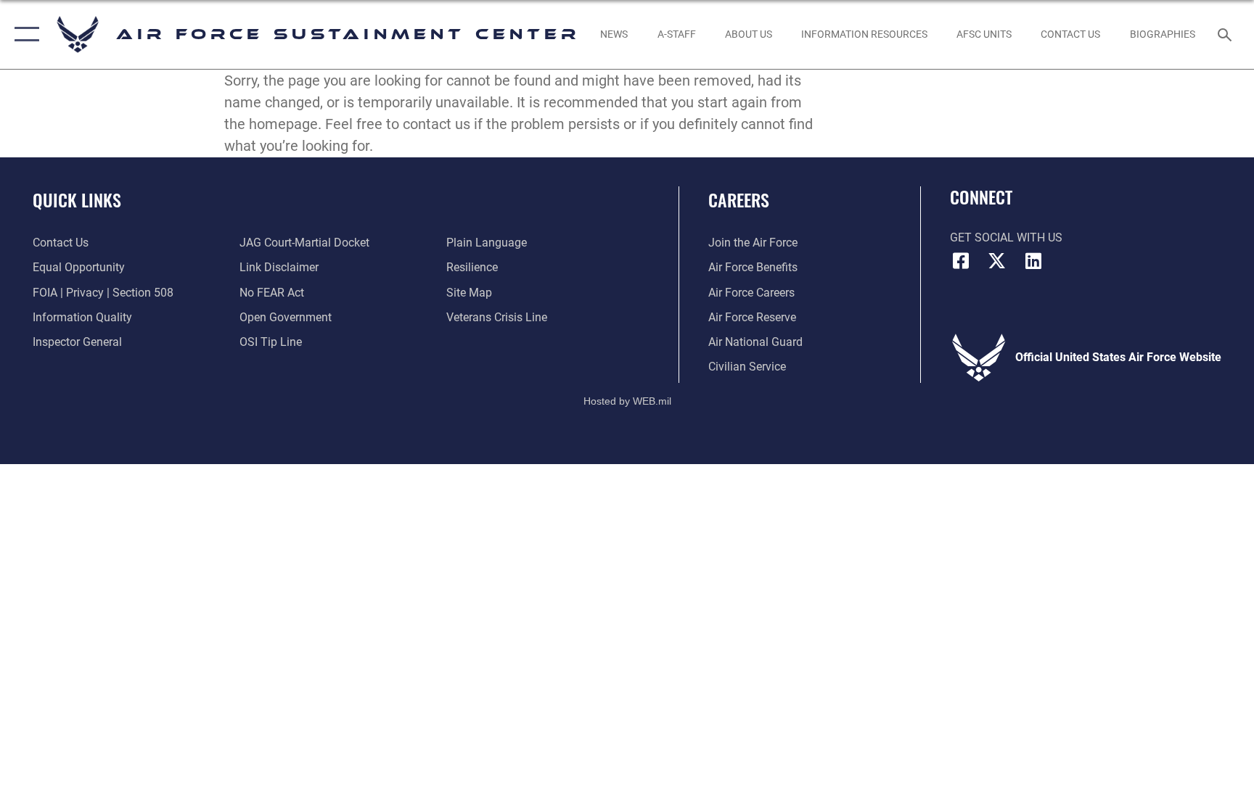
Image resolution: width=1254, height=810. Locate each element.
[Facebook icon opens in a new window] (961, 261)
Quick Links (77, 199)
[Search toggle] (1226, 34)
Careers (738, 199)
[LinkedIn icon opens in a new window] (1033, 261)
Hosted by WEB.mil (627, 401)
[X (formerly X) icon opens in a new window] (997, 261)
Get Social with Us (1006, 237)
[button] (23, 34)
